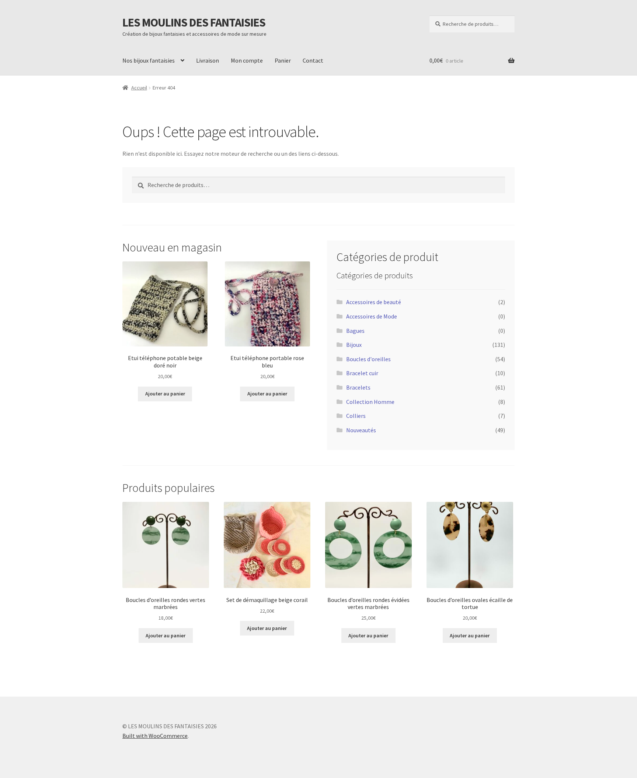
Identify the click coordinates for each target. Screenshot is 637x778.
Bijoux (354, 344)
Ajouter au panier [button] (165, 393)
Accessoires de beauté (373, 302)
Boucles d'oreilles (368, 359)
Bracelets (358, 387)
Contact (313, 60)
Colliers (356, 415)
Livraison (207, 60)
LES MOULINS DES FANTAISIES (193, 22)
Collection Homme (370, 401)
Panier (283, 60)
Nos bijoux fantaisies (148, 60)
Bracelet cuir (362, 373)
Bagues (355, 330)
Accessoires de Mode (371, 316)
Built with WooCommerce (155, 735)
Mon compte (247, 60)
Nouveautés (361, 430)
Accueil (139, 87)
